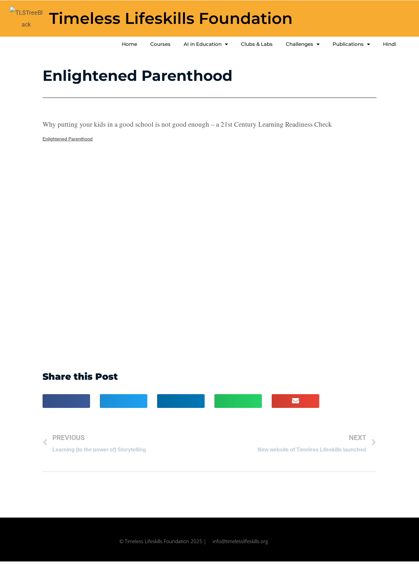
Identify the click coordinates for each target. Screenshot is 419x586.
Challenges (299, 44)
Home (129, 44)
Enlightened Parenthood (68, 138)
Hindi (389, 44)
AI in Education (203, 44)
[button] (66, 401)
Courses (160, 44)
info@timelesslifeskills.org (240, 541)
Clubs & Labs (257, 44)
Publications (348, 44)
